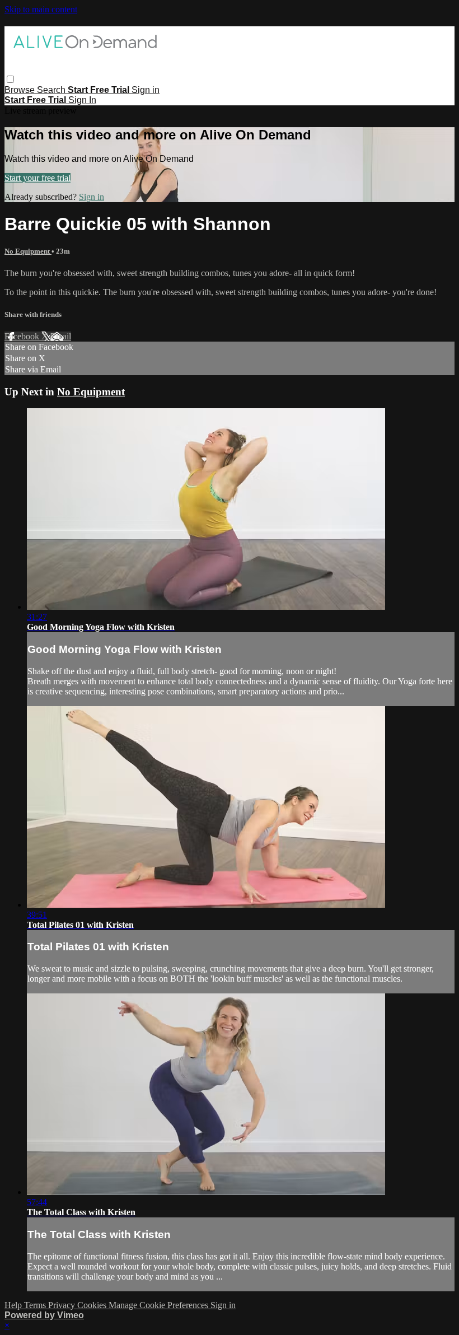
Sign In (82, 100)
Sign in (146, 90)
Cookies (93, 1305)
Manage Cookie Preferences (159, 1305)
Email (60, 336)
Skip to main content (40, 9)
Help (14, 1305)
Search (52, 90)
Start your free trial (37, 178)
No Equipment (27, 251)
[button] (10, 79)
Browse (20, 90)
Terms (36, 1305)
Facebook (22, 336)
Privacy (62, 1305)
